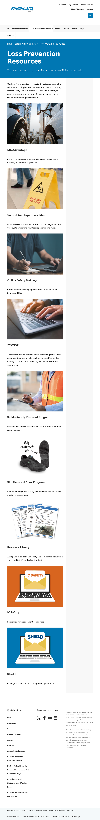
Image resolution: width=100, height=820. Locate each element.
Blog (82, 28)
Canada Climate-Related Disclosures (17, 794)
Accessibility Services (16, 751)
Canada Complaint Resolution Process (15, 758)
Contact (62, 5)
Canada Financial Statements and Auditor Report (17, 783)
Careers (66, 28)
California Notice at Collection (35, 816)
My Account (73, 5)
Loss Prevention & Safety (40, 28)
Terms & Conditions (61, 816)
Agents (90, 9)
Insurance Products (20, 28)
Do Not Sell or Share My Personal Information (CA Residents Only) (18, 770)
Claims (57, 28)
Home (9, 44)
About (74, 28)
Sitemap (76, 816)
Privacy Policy (13, 816)
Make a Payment (77, 9)
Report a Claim (87, 5)
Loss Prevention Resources (52, 44)
